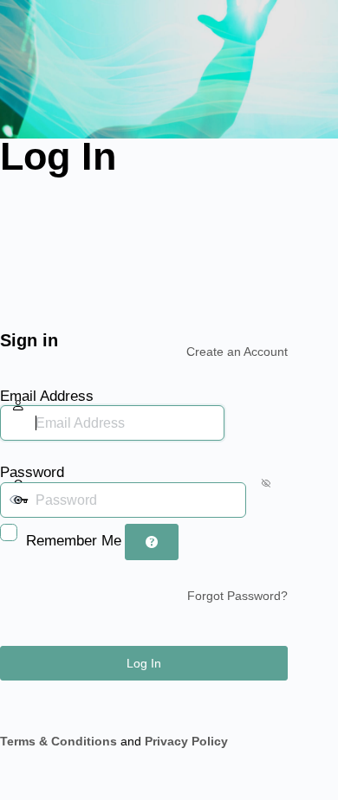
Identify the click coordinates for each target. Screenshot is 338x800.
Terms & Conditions (58, 741)
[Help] (152, 542)
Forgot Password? (237, 596)
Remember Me (73, 540)
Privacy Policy (186, 741)
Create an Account (237, 351)
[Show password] (262, 499)
